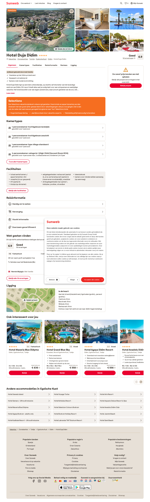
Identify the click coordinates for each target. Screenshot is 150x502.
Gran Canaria (75, 446)
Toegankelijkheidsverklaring (75, 465)
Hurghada (119, 446)
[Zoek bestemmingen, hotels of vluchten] (121, 3)
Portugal (30, 449)
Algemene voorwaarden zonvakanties (61, 495)
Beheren (52, 280)
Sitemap (30, 471)
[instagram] (39, 482)
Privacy (75, 458)
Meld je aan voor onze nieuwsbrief (120, 468)
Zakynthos (75, 449)
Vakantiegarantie (119, 465)
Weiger (72, 280)
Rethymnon (119, 442)
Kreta (75, 442)
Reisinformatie (119, 471)
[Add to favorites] (71, 11)
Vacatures (30, 465)
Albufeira (119, 449)
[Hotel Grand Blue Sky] (62, 348)
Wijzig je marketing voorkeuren (75, 468)
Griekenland (30, 446)
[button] (40, 29)
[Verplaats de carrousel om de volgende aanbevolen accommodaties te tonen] (141, 381)
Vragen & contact (119, 458)
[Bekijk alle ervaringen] (133, 56)
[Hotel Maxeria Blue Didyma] (24, 348)
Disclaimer (75, 471)
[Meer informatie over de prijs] (39, 368)
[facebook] (33, 482)
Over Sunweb (30, 458)
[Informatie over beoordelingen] (134, 58)
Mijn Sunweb (119, 461)
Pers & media (30, 468)
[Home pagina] (12, 3)
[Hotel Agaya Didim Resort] (100, 348)
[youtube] (45, 482)
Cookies (75, 461)
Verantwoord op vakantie (30, 461)
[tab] (12, 65)
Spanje (30, 442)
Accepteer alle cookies (91, 280)
